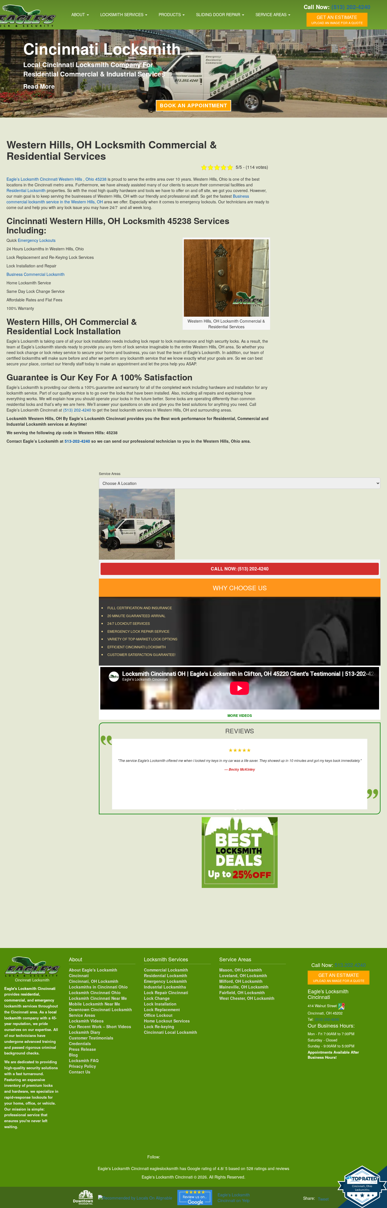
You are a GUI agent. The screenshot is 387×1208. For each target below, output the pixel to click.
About (78, 14)
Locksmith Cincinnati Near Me (98, 997)
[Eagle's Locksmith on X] (179, 1156)
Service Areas (272, 14)
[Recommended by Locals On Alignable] (135, 1197)
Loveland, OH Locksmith (243, 974)
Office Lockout (158, 1014)
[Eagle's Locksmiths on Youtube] (203, 1156)
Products (170, 14)
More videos (240, 714)
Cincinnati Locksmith (32, 979)
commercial (14, 999)
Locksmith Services (122, 14)
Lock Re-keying (159, 1025)
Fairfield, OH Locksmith (242, 991)
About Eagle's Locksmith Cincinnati (93, 971)
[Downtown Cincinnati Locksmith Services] (83, 1197)
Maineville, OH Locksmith (244, 986)
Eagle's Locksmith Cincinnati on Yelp (234, 1197)
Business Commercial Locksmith (36, 274)
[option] (239, 524)
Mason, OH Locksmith (240, 969)
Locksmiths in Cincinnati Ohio (98, 986)
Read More (39, 94)
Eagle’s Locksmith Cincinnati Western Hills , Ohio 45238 (57, 179)
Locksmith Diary (84, 1031)
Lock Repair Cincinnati (166, 991)
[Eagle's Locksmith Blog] (214, 1156)
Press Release (82, 1048)
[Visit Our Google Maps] (341, 1004)
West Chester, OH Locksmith (247, 997)
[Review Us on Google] (194, 1197)
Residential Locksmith (65, 49)
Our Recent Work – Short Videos (100, 1025)
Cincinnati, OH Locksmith (93, 980)
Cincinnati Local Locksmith (170, 1031)
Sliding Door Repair (218, 14)
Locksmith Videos (86, 1020)
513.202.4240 (350, 964)
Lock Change (157, 997)
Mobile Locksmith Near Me (94, 1003)
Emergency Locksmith (165, 980)
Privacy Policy (82, 1065)
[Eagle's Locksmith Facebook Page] (167, 1156)
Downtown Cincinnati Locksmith (100, 1008)
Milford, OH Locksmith (241, 980)
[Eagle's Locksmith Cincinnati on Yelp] (237, 1156)
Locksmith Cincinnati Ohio (95, 991)
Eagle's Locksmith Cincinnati (30, 987)
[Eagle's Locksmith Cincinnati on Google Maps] (226, 1156)
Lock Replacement (162, 1008)
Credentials (80, 1042)
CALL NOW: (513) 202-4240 (240, 568)
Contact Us (79, 1071)
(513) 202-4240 (350, 7)
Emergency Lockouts (37, 240)
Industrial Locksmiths (165, 986)
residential (30, 993)
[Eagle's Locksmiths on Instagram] (191, 1156)
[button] (14, 1194)
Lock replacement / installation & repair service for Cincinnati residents (102, 77)
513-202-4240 (77, 441)
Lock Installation (160, 1003)
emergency (44, 999)
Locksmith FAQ (84, 1059)
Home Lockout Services (167, 1020)
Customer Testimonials (91, 1037)
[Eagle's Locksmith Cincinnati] (32, 965)
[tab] (235, 807)
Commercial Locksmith (166, 969)
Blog (73, 1054)
